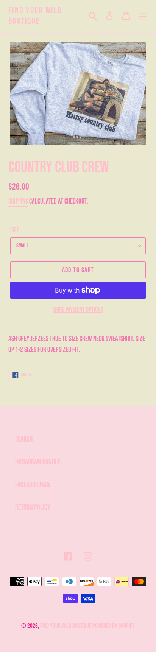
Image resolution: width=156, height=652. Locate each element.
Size (14, 230)
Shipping (18, 201)
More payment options (78, 310)
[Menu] (142, 16)
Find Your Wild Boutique (35, 16)
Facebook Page (33, 484)
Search (24, 439)
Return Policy (32, 507)
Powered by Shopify (113, 626)
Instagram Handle (37, 462)
